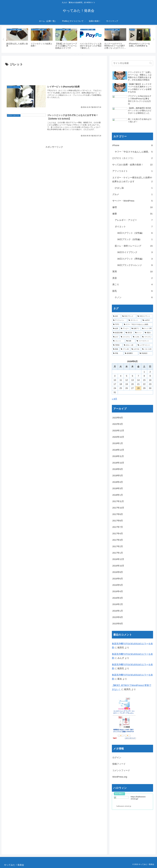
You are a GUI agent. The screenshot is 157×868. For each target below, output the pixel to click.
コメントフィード (121, 770)
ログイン (116, 757)
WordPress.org (119, 777)
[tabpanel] (17, 39)
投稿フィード (119, 764)
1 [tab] (75, 54)
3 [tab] (82, 54)
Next (153, 39)
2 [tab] (78, 54)
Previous (3, 39)
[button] (150, 63)
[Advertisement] (54, 74)
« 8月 (114, 399)
